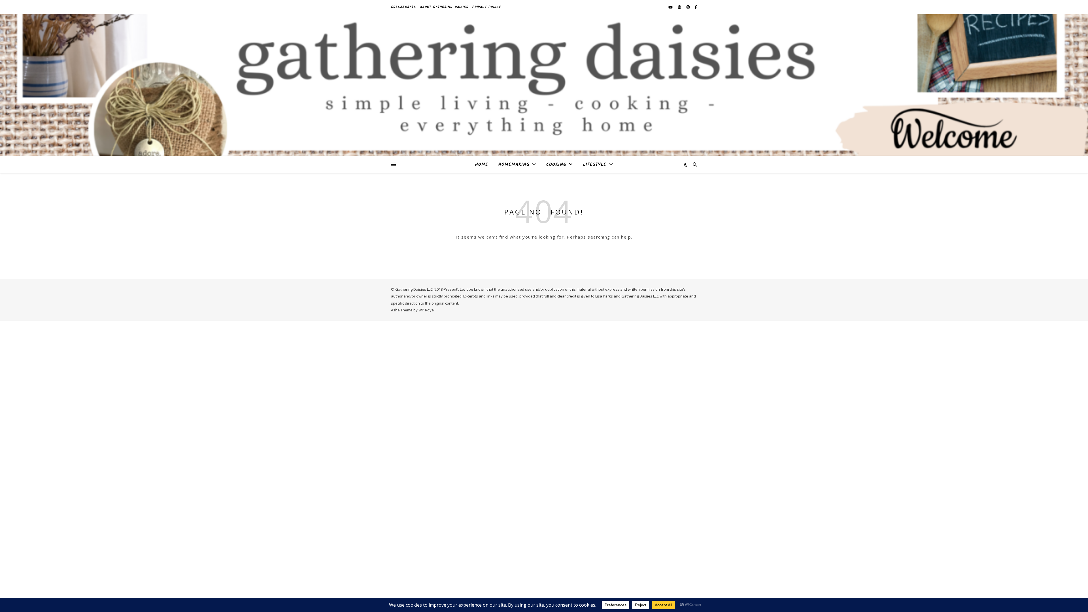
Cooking (556, 164)
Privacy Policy (486, 7)
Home (481, 164)
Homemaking (513, 164)
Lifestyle (594, 164)
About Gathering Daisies (444, 7)
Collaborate (403, 7)
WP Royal (426, 310)
